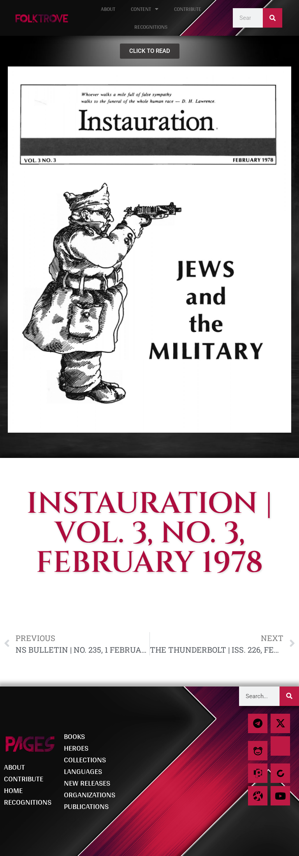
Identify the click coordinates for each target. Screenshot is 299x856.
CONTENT (141, 9)
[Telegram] (257, 723)
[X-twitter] (280, 723)
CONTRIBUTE (187, 9)
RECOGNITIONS (150, 27)
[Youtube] (280, 795)
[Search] (272, 18)
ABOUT (108, 9)
